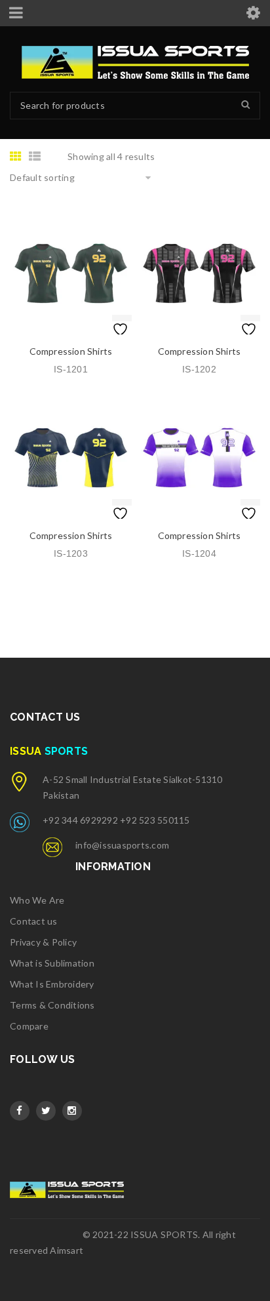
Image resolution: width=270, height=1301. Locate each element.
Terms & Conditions (52, 1005)
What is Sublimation (52, 963)
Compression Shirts (71, 351)
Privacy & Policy (43, 942)
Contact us (34, 921)
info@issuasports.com (122, 845)
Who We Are (37, 900)
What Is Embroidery (52, 984)
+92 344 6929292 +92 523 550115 (116, 820)
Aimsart (66, 1250)
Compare (29, 1025)
